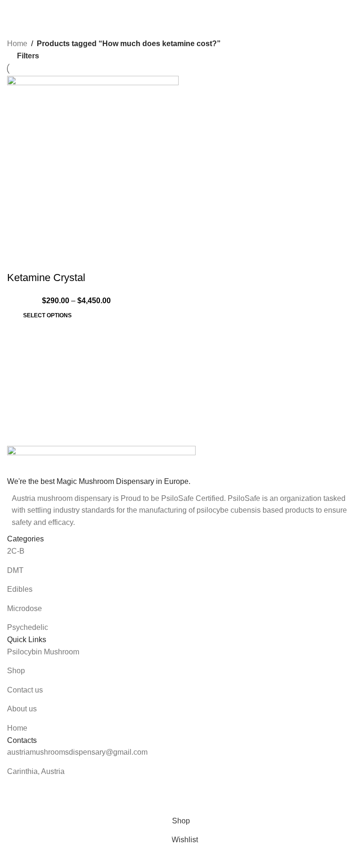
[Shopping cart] (351, 9)
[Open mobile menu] (10, 9)
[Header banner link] (181, 427)
